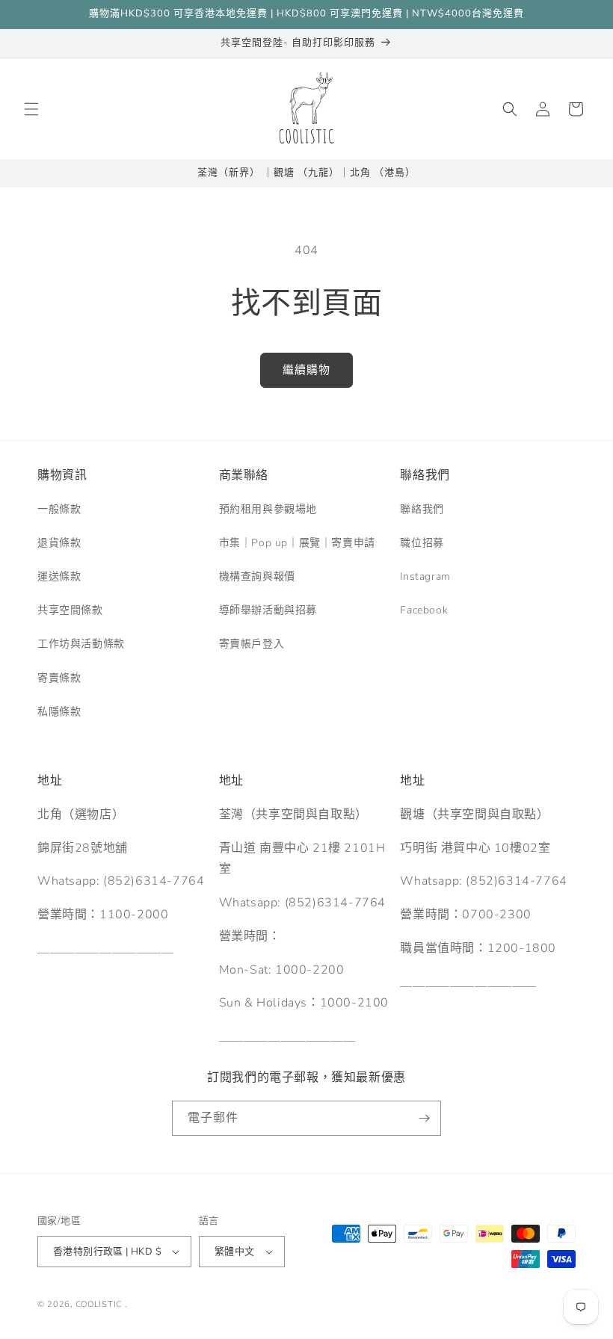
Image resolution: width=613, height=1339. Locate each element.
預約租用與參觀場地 (268, 509)
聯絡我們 (421, 509)
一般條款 (59, 509)
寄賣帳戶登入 (252, 644)
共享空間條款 (70, 610)
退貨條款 (59, 543)
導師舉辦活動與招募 (268, 610)
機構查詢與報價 (257, 576)
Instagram (425, 576)
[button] (31, 109)
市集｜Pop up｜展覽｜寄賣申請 (297, 543)
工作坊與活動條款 (81, 644)
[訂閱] (423, 1118)
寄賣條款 (59, 678)
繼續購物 (306, 369)
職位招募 (421, 543)
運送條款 (59, 576)
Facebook (424, 610)
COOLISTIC (99, 1304)
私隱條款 (59, 712)
